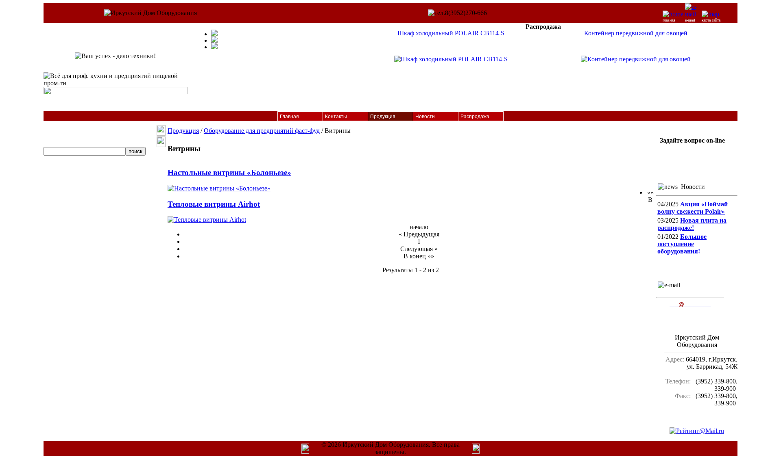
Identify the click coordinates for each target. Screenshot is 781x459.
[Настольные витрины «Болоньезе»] (219, 188)
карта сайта (711, 20)
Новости (425, 116)
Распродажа (474, 116)
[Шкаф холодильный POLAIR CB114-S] (451, 59)
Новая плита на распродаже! (691, 224)
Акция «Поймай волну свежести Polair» (692, 208)
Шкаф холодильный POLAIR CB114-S (450, 33)
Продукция (382, 116)
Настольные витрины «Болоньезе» (229, 172)
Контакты (336, 116)
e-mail (690, 20)
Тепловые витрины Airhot (214, 204)
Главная (289, 116)
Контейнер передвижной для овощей (635, 33)
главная (669, 20)
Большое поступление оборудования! (682, 244)
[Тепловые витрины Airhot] (207, 219)
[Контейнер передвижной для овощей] (636, 59)
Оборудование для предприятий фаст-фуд (262, 130)
